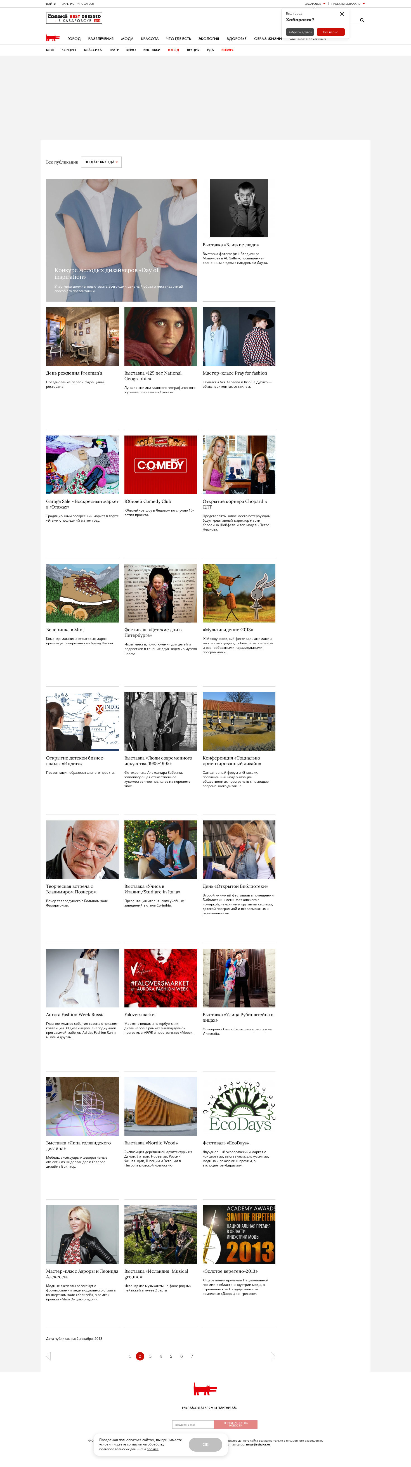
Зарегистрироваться (78, 4)
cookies (153, 1449)
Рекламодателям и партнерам (209, 1408)
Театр (114, 50)
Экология (209, 38)
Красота (150, 38)
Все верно (330, 32)
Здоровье (236, 38)
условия (106, 1444)
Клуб (50, 50)
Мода (127, 38)
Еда (210, 50)
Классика (93, 50)
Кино (131, 50)
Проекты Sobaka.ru (345, 4)
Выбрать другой (300, 32)
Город (74, 38)
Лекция (193, 50)
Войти (51, 4)
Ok (205, 1444)
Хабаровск (313, 4)
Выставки (151, 50)
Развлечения (101, 38)
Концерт (69, 50)
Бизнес (227, 50)
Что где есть (178, 38)
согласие (134, 1444)
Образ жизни (268, 38)
